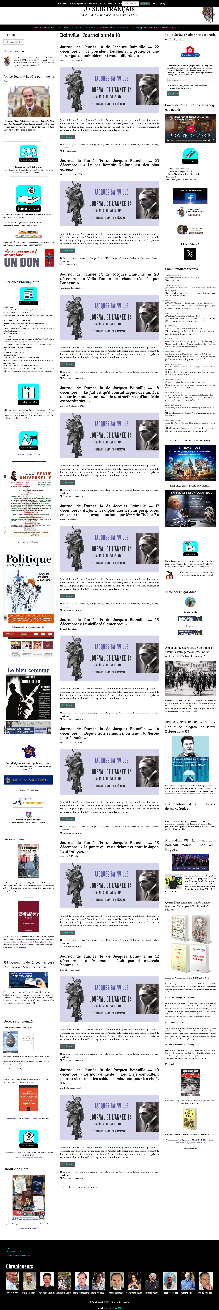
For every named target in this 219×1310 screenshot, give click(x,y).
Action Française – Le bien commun (181, 179)
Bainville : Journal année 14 (75, 144)
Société (92, 28)
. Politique (169, 174)
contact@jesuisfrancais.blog (32, 1158)
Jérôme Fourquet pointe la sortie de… (191, 382)
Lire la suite (68, 137)
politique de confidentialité (178, 88)
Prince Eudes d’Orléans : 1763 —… (188, 277)
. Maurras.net (170, 176)
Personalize (145, 3)
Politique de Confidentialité (18, 1255)
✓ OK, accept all (131, 3)
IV (170, 891)
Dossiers (164, 28)
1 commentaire (69, 150)
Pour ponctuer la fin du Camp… (200, 341)
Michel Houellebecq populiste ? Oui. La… (193, 354)
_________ (28, 896)
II (214, 889)
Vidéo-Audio (106, 28)
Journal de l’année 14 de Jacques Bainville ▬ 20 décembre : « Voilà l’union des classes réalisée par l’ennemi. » (109, 278)
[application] (190, 128)
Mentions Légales (14, 1251)
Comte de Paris (64, 28)
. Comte (168, 168)
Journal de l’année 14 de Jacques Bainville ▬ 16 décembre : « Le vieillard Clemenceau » (109, 621)
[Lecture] (168, 140)
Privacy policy (159, 3)
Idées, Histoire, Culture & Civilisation (122, 144)
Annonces (80, 28)
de (173, 168)
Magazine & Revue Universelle (187, 174)
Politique (47, 28)
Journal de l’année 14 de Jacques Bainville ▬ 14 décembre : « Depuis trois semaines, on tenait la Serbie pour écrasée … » (109, 733)
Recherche (180, 27)
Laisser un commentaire (73, 378)
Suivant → (96, 1187)
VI (176, 891)
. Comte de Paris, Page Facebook (179, 171)
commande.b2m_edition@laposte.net (190, 1142)
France (100, 144)
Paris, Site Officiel (182, 168)
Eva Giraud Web (116, 1307)
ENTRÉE (212, 794)
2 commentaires (70, 264)
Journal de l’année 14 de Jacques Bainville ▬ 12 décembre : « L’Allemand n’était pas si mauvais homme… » (109, 960)
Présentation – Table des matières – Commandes (24, 1118)
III (166, 891)
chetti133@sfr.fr (186, 711)
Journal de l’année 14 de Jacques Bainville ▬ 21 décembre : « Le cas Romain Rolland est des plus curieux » (109, 165)
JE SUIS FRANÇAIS (109, 9)
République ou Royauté (144, 28)
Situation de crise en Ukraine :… (198, 303)
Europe (93, 144)
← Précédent (66, 1187)
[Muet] (209, 140)
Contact (10, 1248)
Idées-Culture (122, 28)
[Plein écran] (212, 140)
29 (89, 1187)
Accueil (37, 28)
